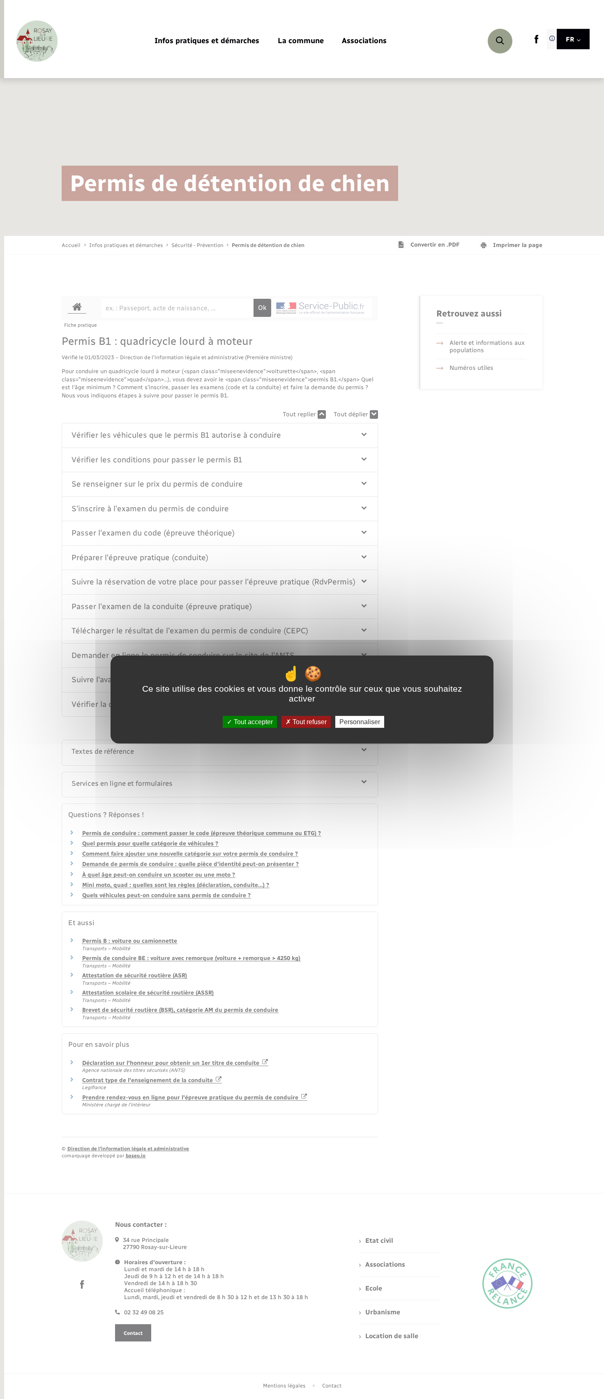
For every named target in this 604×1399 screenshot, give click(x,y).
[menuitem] (206, 41)
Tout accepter (252, 721)
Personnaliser (359, 721)
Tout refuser (309, 721)
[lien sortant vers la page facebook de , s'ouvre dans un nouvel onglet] (536, 41)
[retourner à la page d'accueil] (37, 41)
